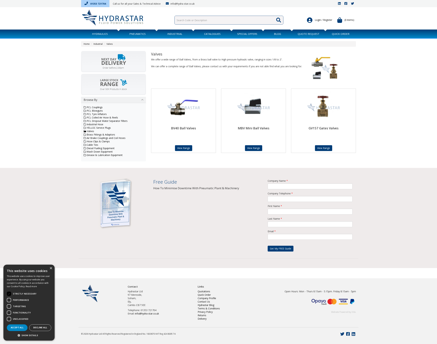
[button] (29, 335)
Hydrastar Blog (206, 305)
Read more (31, 286)
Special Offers (247, 33)
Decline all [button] (40, 327)
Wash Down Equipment (99, 151)
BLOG (277, 33)
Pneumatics (137, 33)
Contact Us (204, 301)
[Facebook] (346, 3)
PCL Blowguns (94, 110)
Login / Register (323, 20)
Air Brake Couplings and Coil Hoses (105, 138)
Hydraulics (100, 33)
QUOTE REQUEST (308, 33)
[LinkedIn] (339, 3)
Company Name (278, 180)
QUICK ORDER (340, 33)
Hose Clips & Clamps (98, 141)
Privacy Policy (205, 311)
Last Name (275, 218)
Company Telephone (280, 193)
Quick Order (204, 294)
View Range (183, 148)
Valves (110, 43)
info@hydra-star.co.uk (182, 3)
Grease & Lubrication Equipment (104, 155)
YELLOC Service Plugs (98, 127)
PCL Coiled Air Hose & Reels (102, 117)
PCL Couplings (94, 107)
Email (272, 231)
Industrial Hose (94, 124)
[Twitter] (352, 3)
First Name (275, 206)
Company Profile (207, 298)
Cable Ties (92, 144)
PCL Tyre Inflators (96, 114)
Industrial (174, 33)
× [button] (51, 268)
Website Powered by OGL (343, 312)
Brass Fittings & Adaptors (100, 134)
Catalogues (212, 33)
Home (87, 43)
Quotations (204, 291)
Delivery (202, 318)
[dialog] (29, 303)
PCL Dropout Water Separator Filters (107, 121)
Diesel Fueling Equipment (100, 148)
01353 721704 (98, 3)
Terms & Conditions (209, 308)
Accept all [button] (17, 327)
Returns (202, 315)
